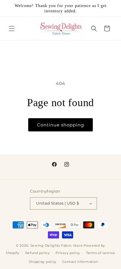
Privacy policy (68, 253)
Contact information (80, 262)
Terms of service (100, 253)
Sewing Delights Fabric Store (56, 245)
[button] (11, 28)
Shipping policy (43, 262)
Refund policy (37, 253)
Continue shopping (60, 125)
